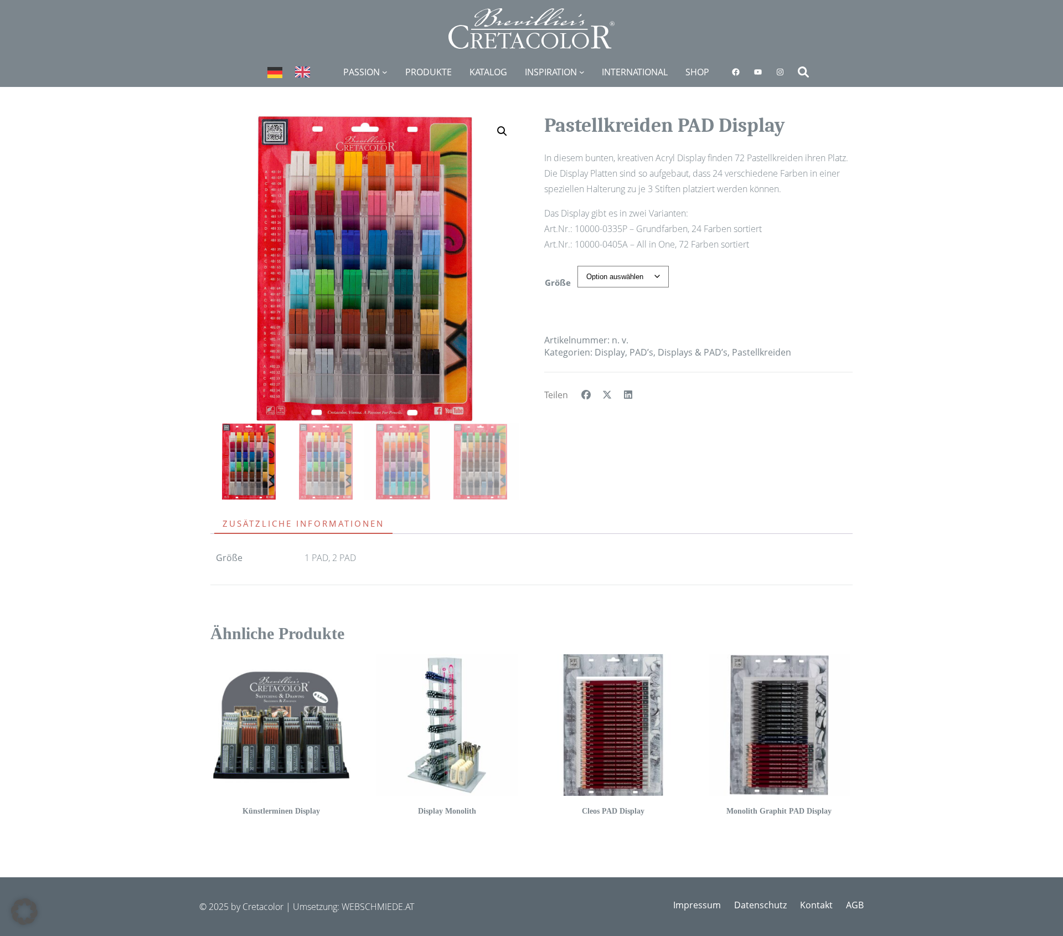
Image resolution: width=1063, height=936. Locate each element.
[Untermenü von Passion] (385, 72)
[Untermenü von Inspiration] (582, 72)
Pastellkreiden (761, 352)
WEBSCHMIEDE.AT (378, 907)
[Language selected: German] (294, 72)
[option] (305, 72)
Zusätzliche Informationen (303, 523)
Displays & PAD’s (692, 352)
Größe (558, 282)
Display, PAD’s (624, 352)
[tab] (306, 523)
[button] (502, 131)
